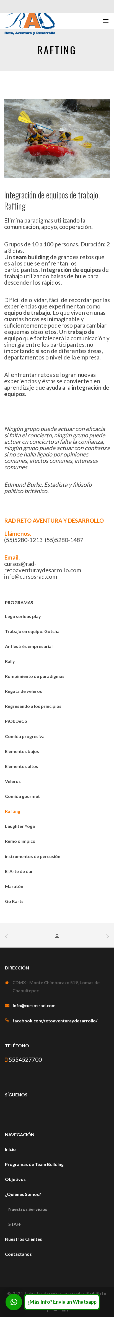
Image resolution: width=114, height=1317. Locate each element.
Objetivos (15, 1179)
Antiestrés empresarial (29, 646)
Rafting (12, 811)
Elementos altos (21, 766)
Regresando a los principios (33, 706)
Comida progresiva (25, 736)
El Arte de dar (19, 871)
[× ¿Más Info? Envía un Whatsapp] (14, 1302)
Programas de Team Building (34, 1164)
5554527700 (24, 1059)
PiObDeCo (16, 721)
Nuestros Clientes (23, 1239)
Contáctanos (18, 1254)
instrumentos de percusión (32, 856)
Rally (10, 661)
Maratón (14, 886)
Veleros (13, 781)
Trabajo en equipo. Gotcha (32, 631)
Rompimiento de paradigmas (34, 676)
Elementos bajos (22, 751)
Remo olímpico (20, 841)
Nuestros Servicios (27, 1209)
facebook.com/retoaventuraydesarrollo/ (54, 1020)
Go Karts (14, 901)
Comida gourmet (22, 796)
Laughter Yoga (20, 826)
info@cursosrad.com (34, 1005)
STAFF (15, 1224)
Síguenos (16, 1094)
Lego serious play (23, 616)
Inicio (10, 1149)
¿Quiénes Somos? (23, 1194)
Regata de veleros (23, 691)
